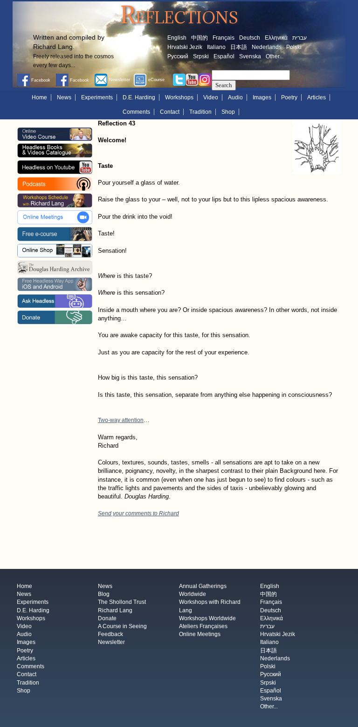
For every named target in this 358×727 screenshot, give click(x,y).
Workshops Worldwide (207, 618)
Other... (274, 56)
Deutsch (249, 38)
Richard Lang (115, 610)
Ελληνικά (276, 38)
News (64, 97)
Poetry (289, 97)
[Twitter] (179, 79)
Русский (177, 56)
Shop (228, 112)
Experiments (97, 97)
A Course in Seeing (122, 626)
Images (262, 97)
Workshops (179, 97)
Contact (169, 112)
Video (210, 97)
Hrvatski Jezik (184, 47)
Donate (107, 618)
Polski (294, 47)
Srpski (201, 56)
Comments (136, 112)
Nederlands (267, 47)
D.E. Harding (139, 97)
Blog (104, 594)
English (176, 38)
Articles (316, 97)
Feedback (110, 634)
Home (39, 97)
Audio (235, 97)
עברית (299, 38)
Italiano (216, 47)
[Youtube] (192, 79)
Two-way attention (121, 420)
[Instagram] (204, 79)
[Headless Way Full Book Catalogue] (54, 150)
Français (223, 38)
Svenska (250, 56)
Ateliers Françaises (203, 626)
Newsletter (111, 642)
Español (223, 56)
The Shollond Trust (122, 602)
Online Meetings (199, 634)
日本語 (238, 47)
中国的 (199, 38)
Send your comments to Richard (138, 513)
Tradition (200, 112)
